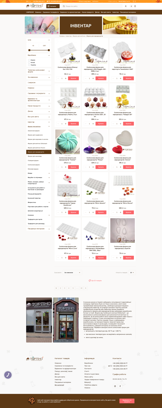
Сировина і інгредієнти (51, 12)
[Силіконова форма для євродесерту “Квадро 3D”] (122, 96)
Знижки (74, 1)
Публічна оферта (90, 385)
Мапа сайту (88, 377)
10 (81, 288)
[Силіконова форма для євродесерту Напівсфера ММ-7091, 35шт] (95, 230)
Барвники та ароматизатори (70, 12)
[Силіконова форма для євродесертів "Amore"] (122, 142)
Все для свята (106, 12)
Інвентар (115, 12)
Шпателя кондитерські (35, 211)
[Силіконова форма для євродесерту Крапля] (122, 230)
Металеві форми (33, 169)
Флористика (32, 202)
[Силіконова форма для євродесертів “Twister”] (67, 142)
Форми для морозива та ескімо (38, 139)
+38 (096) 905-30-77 (39, 1)
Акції (68, 1)
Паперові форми (33, 160)
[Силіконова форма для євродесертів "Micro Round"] (122, 185)
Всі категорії (59, 385)
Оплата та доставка (85, 1)
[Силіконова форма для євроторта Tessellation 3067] (122, 51)
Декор (97, 12)
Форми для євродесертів (36, 152)
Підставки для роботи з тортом (38, 206)
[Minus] (58, 78)
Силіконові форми (34, 165)
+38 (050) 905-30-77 (56, 1)
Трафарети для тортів (35, 219)
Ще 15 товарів (96, 280)
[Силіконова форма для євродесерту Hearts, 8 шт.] (67, 96)
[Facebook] (135, 1)
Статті (86, 371)
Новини (87, 388)
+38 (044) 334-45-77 (120, 369)
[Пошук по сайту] (64, 6)
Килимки (31, 215)
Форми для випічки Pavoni (36, 148)
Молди (30, 173)
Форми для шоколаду (35, 156)
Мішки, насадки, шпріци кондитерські (36, 182)
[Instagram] (133, 1)
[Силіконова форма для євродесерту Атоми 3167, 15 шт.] (95, 96)
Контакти (95, 1)
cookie (61, 400)
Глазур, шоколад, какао (63, 371)
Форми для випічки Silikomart (37, 143)
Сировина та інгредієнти (64, 366)
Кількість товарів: (121, 272)
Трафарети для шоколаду (36, 223)
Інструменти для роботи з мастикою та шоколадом (36, 188)
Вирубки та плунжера (35, 177)
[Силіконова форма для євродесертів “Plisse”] (95, 142)
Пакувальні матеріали (128, 12)
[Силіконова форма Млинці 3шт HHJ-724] (67, 51)
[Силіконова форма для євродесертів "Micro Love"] (67, 230)
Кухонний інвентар (34, 198)
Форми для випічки (79, 36)
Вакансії (87, 382)
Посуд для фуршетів (34, 194)
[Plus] (66, 78)
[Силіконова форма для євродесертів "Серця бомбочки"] (67, 185)
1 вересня (31, 82)
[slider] (29, 50)
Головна (61, 36)
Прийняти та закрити (127, 401)
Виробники (88, 363)
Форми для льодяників (35, 135)
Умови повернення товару (94, 379)
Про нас (87, 366)
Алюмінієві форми (34, 130)
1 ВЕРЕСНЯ (30, 12)
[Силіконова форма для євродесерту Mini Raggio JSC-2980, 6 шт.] (95, 51)
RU (30, 1)
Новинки (38, 12)
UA (27, 1)
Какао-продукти (88, 12)
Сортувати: (58, 272)
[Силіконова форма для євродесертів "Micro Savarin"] (95, 185)
